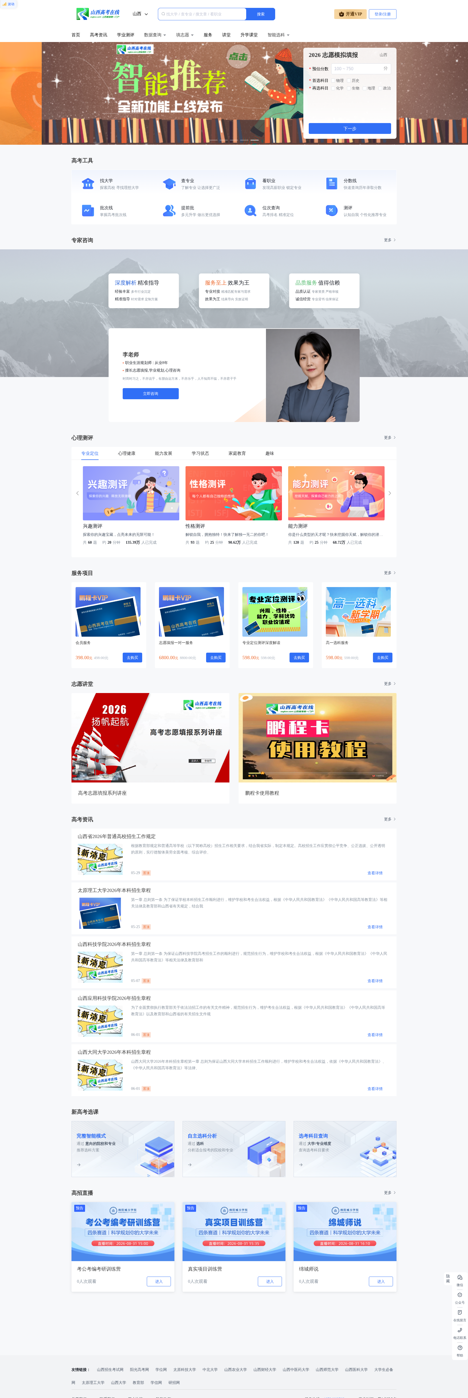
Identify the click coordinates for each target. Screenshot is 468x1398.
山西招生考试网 (111, 1370)
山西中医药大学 (296, 1370)
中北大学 (211, 1370)
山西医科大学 (357, 1370)
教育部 (139, 1383)
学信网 (157, 1383)
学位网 (161, 1370)
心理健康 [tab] (126, 453)
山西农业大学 (236, 1370)
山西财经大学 (265, 1370)
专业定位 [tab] (90, 453)
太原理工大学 (94, 1383)
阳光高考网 (140, 1370)
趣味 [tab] (269, 453)
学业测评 (125, 35)
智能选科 (276, 35)
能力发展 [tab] (163, 453)
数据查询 (152, 35)
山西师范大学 (328, 1370)
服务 (208, 35)
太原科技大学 (185, 1370)
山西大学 (119, 1383)
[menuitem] (76, 35)
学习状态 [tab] (200, 453)
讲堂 (226, 35)
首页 (76, 35)
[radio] (337, 81)
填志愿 (182, 35)
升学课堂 (249, 35)
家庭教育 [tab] (237, 453)
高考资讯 (98, 35)
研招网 (174, 1383)
